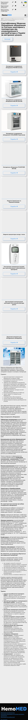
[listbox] (25, 2)
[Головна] (2, 19)
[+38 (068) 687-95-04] (12, 2)
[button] (24, 5)
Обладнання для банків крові (8, 712)
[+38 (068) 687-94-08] (12, 9)
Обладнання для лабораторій (8, 717)
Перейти (13, 72)
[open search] (22, 2)
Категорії (7, 39)
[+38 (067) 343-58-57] (12, 6)
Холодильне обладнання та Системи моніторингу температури (12, 715)
